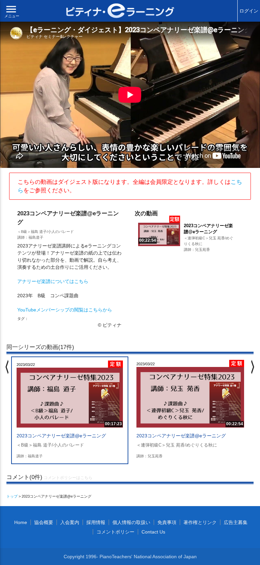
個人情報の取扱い (131, 522)
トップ (12, 496)
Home (20, 522)
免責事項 (166, 522)
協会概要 (43, 522)
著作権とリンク (200, 522)
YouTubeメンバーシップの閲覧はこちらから (64, 309)
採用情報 (95, 522)
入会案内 (69, 522)
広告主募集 (235, 522)
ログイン (248, 11)
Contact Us (153, 532)
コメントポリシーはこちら (68, 477)
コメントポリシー (115, 532)
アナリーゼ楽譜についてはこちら (52, 281)
